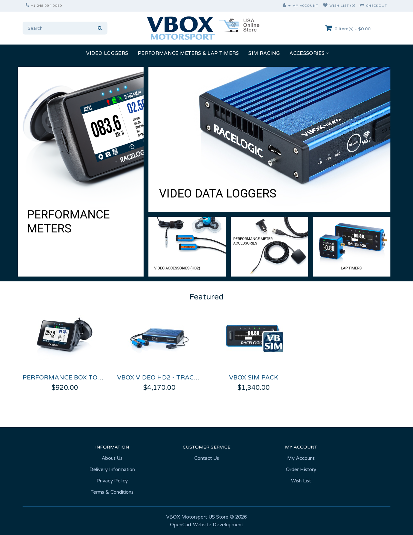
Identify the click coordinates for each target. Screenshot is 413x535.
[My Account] (287, 6)
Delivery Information (112, 469)
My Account (301, 458)
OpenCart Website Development (206, 525)
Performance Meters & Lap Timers (188, 53)
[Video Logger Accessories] (187, 246)
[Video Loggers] (269, 139)
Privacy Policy (112, 481)
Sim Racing (264, 53)
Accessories (307, 53)
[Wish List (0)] (325, 6)
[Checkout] (362, 6)
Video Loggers (107, 53)
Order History (301, 469)
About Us (112, 458)
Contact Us (206, 458)
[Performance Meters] (81, 171)
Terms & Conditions (112, 492)
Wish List (301, 481)
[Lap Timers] (351, 246)
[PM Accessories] (269, 246)
